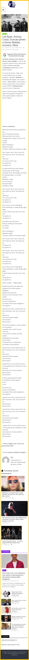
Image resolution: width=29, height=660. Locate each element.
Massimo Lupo (15, 580)
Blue (3, 49)
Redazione (3, 644)
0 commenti (19, 47)
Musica (4, 34)
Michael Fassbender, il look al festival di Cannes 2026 (19, 617)
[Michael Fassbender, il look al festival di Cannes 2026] (6, 615)
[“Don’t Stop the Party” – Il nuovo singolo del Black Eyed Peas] (11, 527)
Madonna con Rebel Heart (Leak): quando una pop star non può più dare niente (13, 494)
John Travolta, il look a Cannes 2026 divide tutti (19, 601)
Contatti (8, 644)
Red (14, 47)
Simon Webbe (16, 49)
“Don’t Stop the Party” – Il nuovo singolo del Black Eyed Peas (12, 542)
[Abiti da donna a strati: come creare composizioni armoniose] (6, 607)
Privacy (18, 644)
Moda (4, 570)
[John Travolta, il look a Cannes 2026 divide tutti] (6, 599)
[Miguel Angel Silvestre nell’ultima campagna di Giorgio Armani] (6, 591)
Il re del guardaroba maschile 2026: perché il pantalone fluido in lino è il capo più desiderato (19, 626)
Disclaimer (13, 644)
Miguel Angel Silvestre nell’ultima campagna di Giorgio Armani (17, 593)
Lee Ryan (7, 49)
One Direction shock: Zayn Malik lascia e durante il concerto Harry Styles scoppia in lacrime (14, 519)
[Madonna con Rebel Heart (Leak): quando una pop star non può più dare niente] (13, 477)
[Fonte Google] (14, 55)
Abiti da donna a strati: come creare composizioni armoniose (19, 609)
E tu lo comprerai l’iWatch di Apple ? (15, 452)
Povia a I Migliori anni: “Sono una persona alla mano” (12, 445)
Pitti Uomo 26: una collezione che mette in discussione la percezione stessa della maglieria (13, 576)
